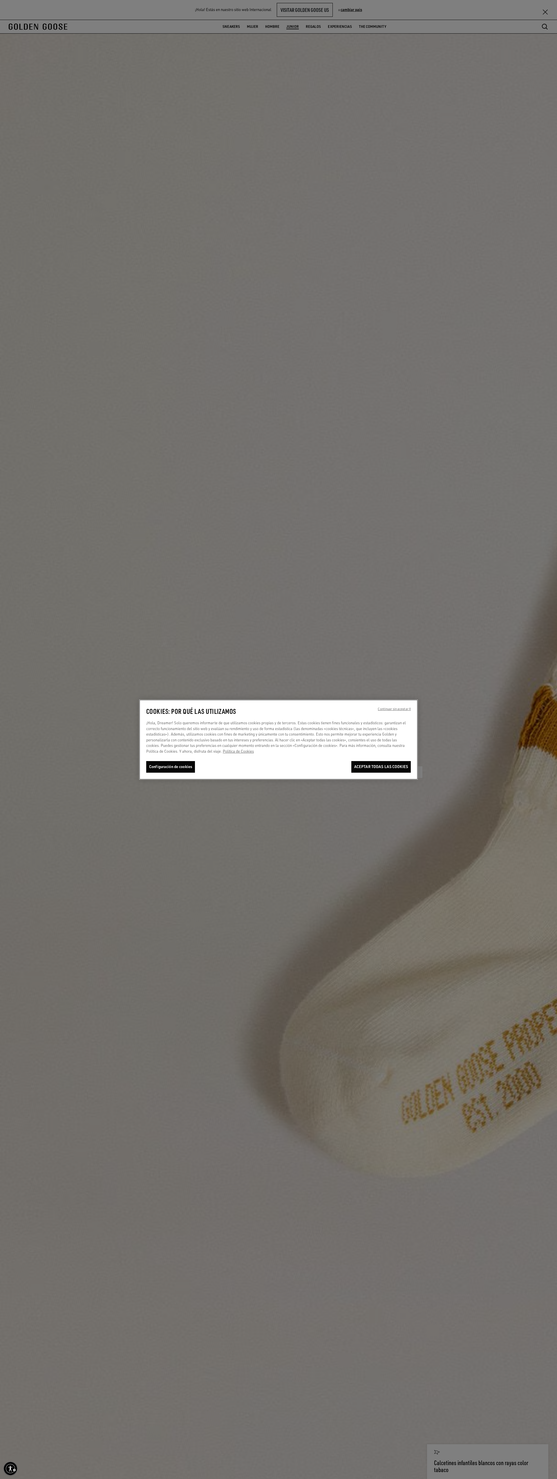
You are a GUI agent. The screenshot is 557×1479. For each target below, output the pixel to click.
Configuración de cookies (170, 766)
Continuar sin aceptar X (394, 709)
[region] (278, 740)
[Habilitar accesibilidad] (10, 1469)
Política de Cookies (238, 751)
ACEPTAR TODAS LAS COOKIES (381, 766)
